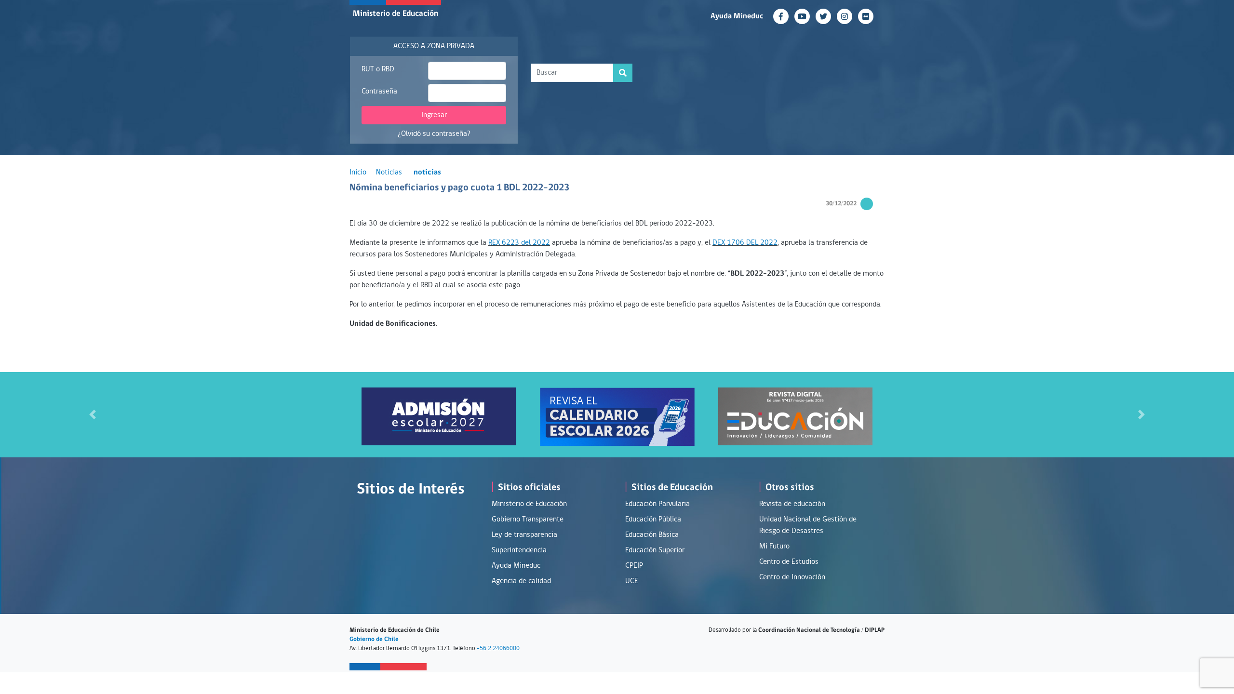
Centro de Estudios (788, 562)
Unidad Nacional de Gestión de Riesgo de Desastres (808, 525)
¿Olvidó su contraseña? (434, 134)
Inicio (357, 172)
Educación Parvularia (657, 504)
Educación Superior (654, 550)
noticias (427, 172)
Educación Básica (652, 535)
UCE (631, 581)
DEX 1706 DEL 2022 (745, 243)
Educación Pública (653, 519)
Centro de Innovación (792, 577)
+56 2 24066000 (498, 648)
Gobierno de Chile (374, 639)
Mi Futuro (774, 546)
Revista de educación (792, 504)
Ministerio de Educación (395, 14)
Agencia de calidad (521, 581)
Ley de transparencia (524, 535)
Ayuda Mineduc (737, 16)
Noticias (389, 172)
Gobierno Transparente (527, 519)
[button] (92, 415)
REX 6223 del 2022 (519, 243)
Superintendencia (519, 550)
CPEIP (634, 566)
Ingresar (434, 115)
